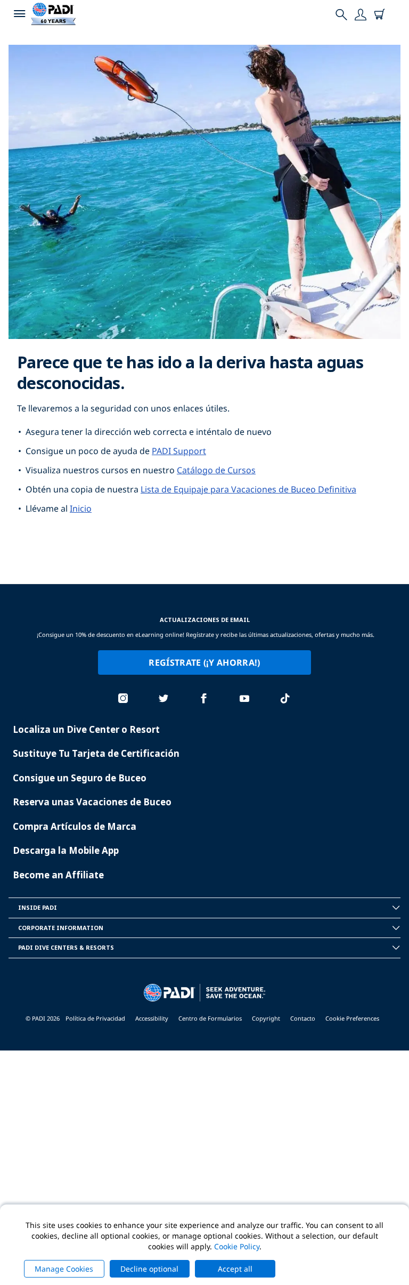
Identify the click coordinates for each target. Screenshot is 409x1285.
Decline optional (149, 1269)
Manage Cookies (64, 1269)
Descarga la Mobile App (66, 850)
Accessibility (151, 1018)
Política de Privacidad (95, 1018)
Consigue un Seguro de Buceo (79, 778)
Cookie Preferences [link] (352, 1018)
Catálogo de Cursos (216, 470)
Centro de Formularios (210, 1018)
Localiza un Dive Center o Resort (86, 729)
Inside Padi (37, 907)
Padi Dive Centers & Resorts (66, 947)
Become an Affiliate (58, 875)
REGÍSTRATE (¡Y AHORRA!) (204, 662)
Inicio (81, 508)
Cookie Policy (236, 1246)
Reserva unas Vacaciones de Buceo (92, 802)
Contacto (302, 1018)
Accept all (235, 1269)
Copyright (266, 1018)
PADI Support (179, 451)
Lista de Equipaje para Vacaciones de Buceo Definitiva (248, 489)
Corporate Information (60, 928)
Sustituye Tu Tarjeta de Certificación (96, 753)
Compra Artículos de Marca (74, 826)
